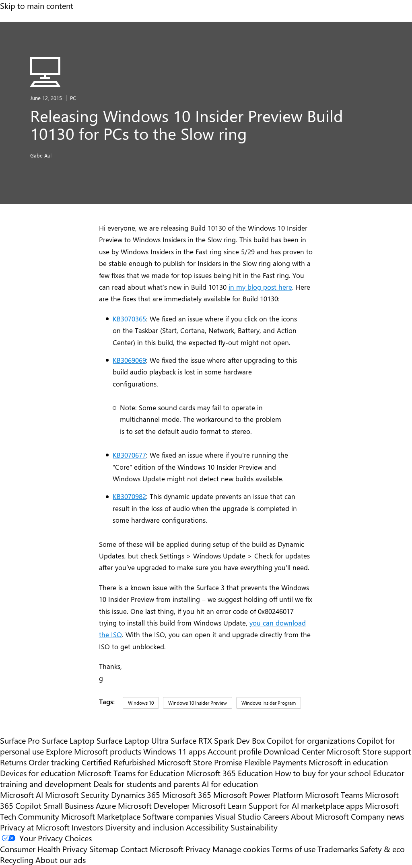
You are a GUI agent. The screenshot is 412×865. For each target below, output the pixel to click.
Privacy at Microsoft (35, 827)
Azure (106, 805)
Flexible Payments (275, 762)
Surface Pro (20, 740)
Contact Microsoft (151, 848)
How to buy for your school (323, 772)
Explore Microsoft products (93, 751)
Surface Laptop (68, 740)
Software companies (177, 816)
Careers (276, 816)
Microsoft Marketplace (100, 816)
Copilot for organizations (311, 740)
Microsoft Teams (334, 794)
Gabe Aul (41, 155)
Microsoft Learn (219, 805)
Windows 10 (141, 702)
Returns (13, 762)
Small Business (68, 805)
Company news (377, 816)
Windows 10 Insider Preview (197, 702)
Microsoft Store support (369, 751)
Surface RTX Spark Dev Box (218, 740)
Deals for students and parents (146, 783)
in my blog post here (260, 286)
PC (73, 97)
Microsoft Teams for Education (131, 772)
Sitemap (103, 848)
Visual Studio (238, 816)
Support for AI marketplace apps (306, 805)
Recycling (16, 859)
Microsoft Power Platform (258, 794)
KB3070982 (129, 496)
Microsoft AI (21, 794)
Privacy (198, 848)
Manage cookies (241, 848)
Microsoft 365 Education (230, 772)
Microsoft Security (77, 794)
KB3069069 (129, 359)
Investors (87, 827)
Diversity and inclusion (144, 827)
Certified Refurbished (118, 762)
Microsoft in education (348, 762)
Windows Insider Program (268, 702)
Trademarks (337, 848)
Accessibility (207, 827)
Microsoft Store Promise (199, 762)
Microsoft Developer (154, 805)
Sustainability (254, 827)
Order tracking (54, 762)
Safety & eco (382, 848)
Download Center (294, 751)
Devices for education (38, 772)
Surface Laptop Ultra (133, 740)
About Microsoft (320, 816)
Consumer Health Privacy (43, 848)
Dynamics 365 (135, 794)
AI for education (230, 783)
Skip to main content (36, 5)
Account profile (235, 751)
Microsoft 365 (186, 794)
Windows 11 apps (174, 751)
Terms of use (293, 848)
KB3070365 (129, 318)
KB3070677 (129, 454)
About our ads (60, 859)
